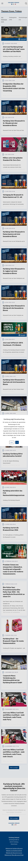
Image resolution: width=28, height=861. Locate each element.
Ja (17, 442)
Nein (11, 442)
